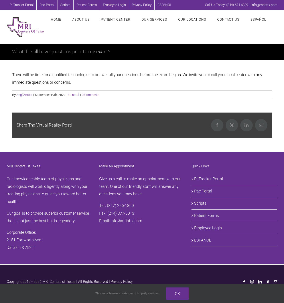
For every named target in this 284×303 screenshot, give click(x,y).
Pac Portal (203, 191)
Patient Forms (206, 215)
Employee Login (208, 228)
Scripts (200, 203)
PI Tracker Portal (208, 178)
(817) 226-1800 (120, 205)
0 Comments (90, 95)
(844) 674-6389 (237, 5)
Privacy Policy (122, 281)
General (73, 95)
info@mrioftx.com (264, 5)
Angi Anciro (24, 95)
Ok (177, 293)
